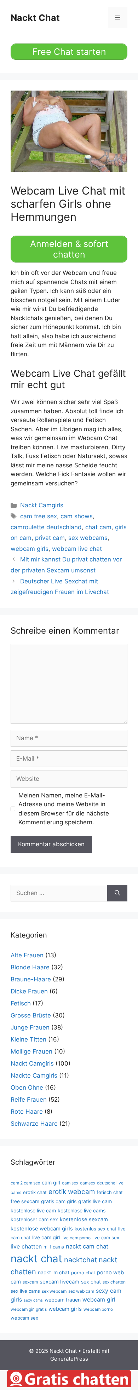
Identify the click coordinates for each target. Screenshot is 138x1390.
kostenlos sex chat (95, 1229)
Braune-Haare (31, 979)
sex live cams (25, 1291)
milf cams (54, 1247)
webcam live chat (77, 548)
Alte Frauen (27, 955)
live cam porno (76, 1237)
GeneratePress (69, 1358)
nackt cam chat (87, 1246)
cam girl (51, 1183)
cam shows (77, 516)
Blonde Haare (30, 967)
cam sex (70, 1183)
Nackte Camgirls (34, 1075)
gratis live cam (95, 1201)
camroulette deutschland (46, 527)
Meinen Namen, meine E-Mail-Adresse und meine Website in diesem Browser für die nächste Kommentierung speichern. (63, 809)
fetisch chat (110, 1192)
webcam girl (98, 1299)
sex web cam (81, 1291)
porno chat (83, 1272)
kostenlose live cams (81, 1210)
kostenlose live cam (33, 1210)
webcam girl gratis (29, 1309)
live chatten (26, 1246)
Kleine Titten (28, 1039)
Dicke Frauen (29, 991)
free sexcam (25, 1201)
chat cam (98, 527)
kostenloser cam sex (34, 1219)
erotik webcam (71, 1192)
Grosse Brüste (31, 1015)
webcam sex (24, 1318)
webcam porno (98, 1309)
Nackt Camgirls (41, 505)
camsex (87, 1183)
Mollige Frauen (31, 1051)
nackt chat (36, 1258)
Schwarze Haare (34, 1123)
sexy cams (33, 1300)
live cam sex (105, 1237)
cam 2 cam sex (25, 1183)
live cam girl (46, 1237)
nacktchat (80, 1260)
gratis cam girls (58, 1201)
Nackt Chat (35, 17)
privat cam (50, 537)
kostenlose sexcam (84, 1219)
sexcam (30, 1282)
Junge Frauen (30, 1027)
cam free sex (38, 516)
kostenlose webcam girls (42, 1228)
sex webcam (54, 1291)
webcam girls (29, 548)
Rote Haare (27, 1111)
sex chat (91, 1282)
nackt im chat (53, 1272)
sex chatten (114, 1282)
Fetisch (21, 1003)
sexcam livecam (59, 1282)
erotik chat (35, 1192)
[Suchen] (117, 893)
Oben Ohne (27, 1087)
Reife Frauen (29, 1099)
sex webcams (88, 537)
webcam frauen (63, 1300)
